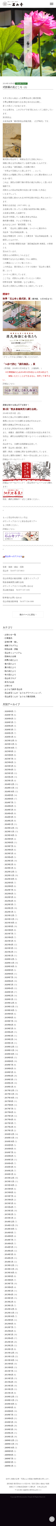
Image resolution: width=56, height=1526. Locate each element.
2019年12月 (9, 1003)
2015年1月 (9, 1218)
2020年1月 (9, 999)
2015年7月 (9, 1196)
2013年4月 (9, 1295)
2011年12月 (9, 1353)
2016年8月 (9, 1149)
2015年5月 (9, 1203)
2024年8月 (9, 799)
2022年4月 (9, 901)
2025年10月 (9, 748)
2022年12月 (9, 872)
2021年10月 (9, 923)
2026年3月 (9, 730)
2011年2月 (9, 1389)
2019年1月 (9, 1043)
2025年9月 (9, 751)
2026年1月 (9, 737)
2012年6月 (9, 1331)
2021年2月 (9, 952)
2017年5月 (9, 1116)
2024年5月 (9, 810)
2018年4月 (9, 1076)
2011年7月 (9, 1371)
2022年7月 (9, 890)
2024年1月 (9, 824)
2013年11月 (9, 1269)
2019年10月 (9, 1010)
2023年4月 (9, 857)
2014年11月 (9, 1225)
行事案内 (8, 638)
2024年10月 (9, 792)
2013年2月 (9, 1302)
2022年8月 (9, 886)
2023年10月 (9, 835)
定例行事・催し (11, 642)
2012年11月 (9, 1313)
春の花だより (10, 664)
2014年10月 (9, 1229)
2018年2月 (9, 1083)
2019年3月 (9, 1036)
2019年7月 (9, 1021)
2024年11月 (9, 788)
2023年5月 (9, 853)
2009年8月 (9, 1455)
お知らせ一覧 (10, 635)
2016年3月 (9, 1167)
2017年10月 (9, 1098)
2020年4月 (9, 988)
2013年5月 (9, 1291)
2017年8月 (9, 1105)
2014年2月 (9, 1258)
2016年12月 (9, 1134)
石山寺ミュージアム (13, 653)
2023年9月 (9, 839)
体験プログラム (11, 646)
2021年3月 (9, 948)
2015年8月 (9, 1192)
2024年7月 (9, 803)
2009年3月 (9, 1462)
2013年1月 (9, 1306)
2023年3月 (9, 861)
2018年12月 (9, 1047)
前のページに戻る (27, 615)
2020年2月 (9, 996)
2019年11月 (9, 1007)
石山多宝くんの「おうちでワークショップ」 (24, 693)
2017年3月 (9, 1123)
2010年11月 (9, 1400)
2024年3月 (9, 817)
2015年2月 (9, 1214)
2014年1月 (9, 1262)
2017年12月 (9, 1090)
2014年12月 (9, 1222)
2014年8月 (9, 1236)
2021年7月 (9, 934)
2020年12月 (9, 959)
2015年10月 (9, 1185)
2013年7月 (9, 1284)
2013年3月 (9, 1298)
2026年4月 (9, 726)
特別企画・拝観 (11, 649)
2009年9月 (9, 1451)
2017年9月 (9, 1101)
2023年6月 (9, 850)
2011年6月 (9, 1375)
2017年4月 (9, 1120)
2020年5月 (9, 985)
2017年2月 (9, 1127)
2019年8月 (9, 1018)
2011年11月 (9, 1357)
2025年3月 (9, 773)
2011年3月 (9, 1386)
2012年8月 (9, 1324)
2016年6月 (9, 1156)
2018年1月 (9, 1087)
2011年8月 (9, 1367)
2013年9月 (9, 1276)
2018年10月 (9, 1054)
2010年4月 (9, 1426)
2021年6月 (9, 937)
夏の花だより (10, 667)
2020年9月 (9, 970)
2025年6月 (9, 762)
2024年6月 (9, 806)
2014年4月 (9, 1251)
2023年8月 (9, 843)
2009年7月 (9, 1459)
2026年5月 (9, 722)
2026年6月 (9, 719)
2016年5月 (9, 1160)
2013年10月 (9, 1273)
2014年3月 (9, 1254)
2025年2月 (9, 777)
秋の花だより (10, 671)
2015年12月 (9, 1178)
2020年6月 (9, 981)
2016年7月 (9, 1152)
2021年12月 (9, 915)
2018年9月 (9, 1058)
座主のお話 (9, 682)
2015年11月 (9, 1181)
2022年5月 (9, 897)
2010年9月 (9, 1407)
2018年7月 (9, 1065)
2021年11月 (9, 919)
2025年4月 (9, 770)
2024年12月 (9, 784)
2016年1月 (9, 1174)
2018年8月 (9, 1061)
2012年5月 (9, 1335)
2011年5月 (9, 1378)
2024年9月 (9, 795)
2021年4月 (9, 945)
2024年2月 (9, 821)
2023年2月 (9, 864)
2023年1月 (9, 868)
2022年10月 (9, 879)
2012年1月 (9, 1349)
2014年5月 (9, 1247)
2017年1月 (9, 1130)
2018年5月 (9, 1072)
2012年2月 (9, 1346)
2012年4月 (9, 1338)
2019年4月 (9, 1032)
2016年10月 (9, 1141)
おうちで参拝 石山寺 (13, 689)
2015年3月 (9, 1211)
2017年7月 (9, 1109)
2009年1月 (9, 1466)
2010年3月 (9, 1429)
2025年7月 (9, 759)
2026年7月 (9, 715)
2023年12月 (9, 828)
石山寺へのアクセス (13, 556)
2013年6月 (9, 1287)
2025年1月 (9, 781)
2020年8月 (9, 974)
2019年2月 (9, 1039)
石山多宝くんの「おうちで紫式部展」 (21, 697)
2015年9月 (9, 1189)
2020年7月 (9, 977)
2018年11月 (9, 1050)
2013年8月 (9, 1280)
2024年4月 (9, 813)
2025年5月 (9, 766)
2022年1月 (9, 912)
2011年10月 (9, 1360)
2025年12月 (9, 741)
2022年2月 (9, 908)
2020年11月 (9, 963)
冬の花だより (10, 675)
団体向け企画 (10, 656)
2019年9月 (9, 1014)
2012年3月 (9, 1342)
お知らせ (8, 686)
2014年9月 (9, 1233)
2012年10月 (9, 1316)
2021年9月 (9, 926)
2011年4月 (9, 1382)
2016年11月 (9, 1138)
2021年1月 (9, 956)
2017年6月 (9, 1112)
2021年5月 (9, 941)
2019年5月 (9, 1029)
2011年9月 (9, 1364)
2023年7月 (9, 846)
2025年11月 (9, 744)
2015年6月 (9, 1200)
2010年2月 (9, 1433)
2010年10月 (9, 1404)
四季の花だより (11, 660)
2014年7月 (9, 1240)
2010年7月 (9, 1415)
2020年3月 (9, 992)
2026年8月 (9, 711)
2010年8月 (9, 1411)
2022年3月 (9, 904)
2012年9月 (9, 1320)
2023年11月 (9, 832)
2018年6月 (9, 1069)
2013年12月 (9, 1265)
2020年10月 (9, 966)
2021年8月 (9, 930)
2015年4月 (9, 1207)
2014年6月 (9, 1244)
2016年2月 (9, 1171)
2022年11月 (9, 875)
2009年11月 (9, 1444)
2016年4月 (9, 1163)
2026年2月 (9, 733)
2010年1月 (9, 1437)
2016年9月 (9, 1145)
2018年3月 (9, 1080)
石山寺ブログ (10, 678)
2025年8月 (9, 755)
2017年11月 (9, 1094)
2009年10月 (9, 1448)
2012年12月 (9, 1309)
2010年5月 (9, 1422)
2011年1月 (9, 1393)
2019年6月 (9, 1025)
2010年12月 (9, 1397)
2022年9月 (9, 883)
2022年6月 (9, 894)
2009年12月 (9, 1440)
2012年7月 (9, 1327)
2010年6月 (9, 1418)
